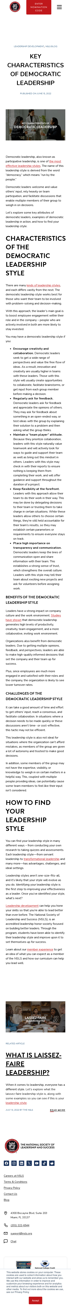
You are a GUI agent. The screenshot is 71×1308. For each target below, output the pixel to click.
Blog (6, 1200)
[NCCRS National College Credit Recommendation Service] (45, 1265)
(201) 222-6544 (20, 1225)
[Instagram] (14, 1163)
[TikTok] (44, 1163)
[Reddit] (52, 1163)
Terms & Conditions (15, 1182)
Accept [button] (35, 1300)
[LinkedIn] (21, 1163)
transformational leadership (41, 859)
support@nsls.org (21, 1233)
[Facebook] (6, 1163)
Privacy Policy (12, 1188)
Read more (57, 1110)
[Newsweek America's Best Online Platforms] (23, 1265)
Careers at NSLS (14, 1176)
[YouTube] (36, 1163)
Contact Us (10, 1194)
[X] (29, 1163)
